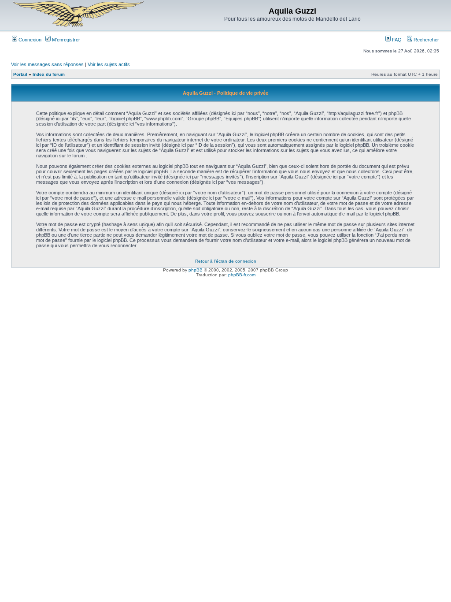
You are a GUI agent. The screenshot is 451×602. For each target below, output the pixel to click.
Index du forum (49, 74)
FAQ (396, 39)
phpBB (196, 270)
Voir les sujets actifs (109, 64)
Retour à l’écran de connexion (225, 261)
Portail (20, 74)
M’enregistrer (65, 39)
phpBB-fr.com (241, 274)
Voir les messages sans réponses (47, 64)
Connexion (29, 39)
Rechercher (425, 39)
